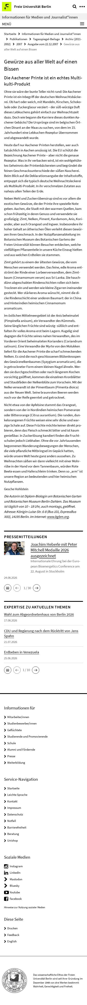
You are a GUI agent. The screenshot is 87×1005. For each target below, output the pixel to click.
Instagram (16, 866)
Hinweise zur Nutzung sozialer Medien (24, 907)
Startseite (10, 34)
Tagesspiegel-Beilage (46, 39)
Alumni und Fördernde (21, 749)
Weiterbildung (16, 762)
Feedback (13, 935)
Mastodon (16, 879)
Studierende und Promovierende (27, 736)
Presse (11, 756)
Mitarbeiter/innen (18, 717)
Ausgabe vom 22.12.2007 (43, 44)
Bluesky (14, 886)
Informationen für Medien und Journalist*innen (40, 17)
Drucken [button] (12, 928)
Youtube (15, 892)
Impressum (14, 808)
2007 (19, 44)
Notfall (11, 821)
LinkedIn (15, 872)
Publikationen (18, 39)
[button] (7, 588)
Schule (11, 743)
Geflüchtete (14, 730)
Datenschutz (15, 814)
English (12, 941)
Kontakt (12, 801)
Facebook (16, 899)
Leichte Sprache (17, 795)
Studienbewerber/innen (22, 723)
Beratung (13, 834)
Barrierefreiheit (16, 827)
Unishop (12, 840)
